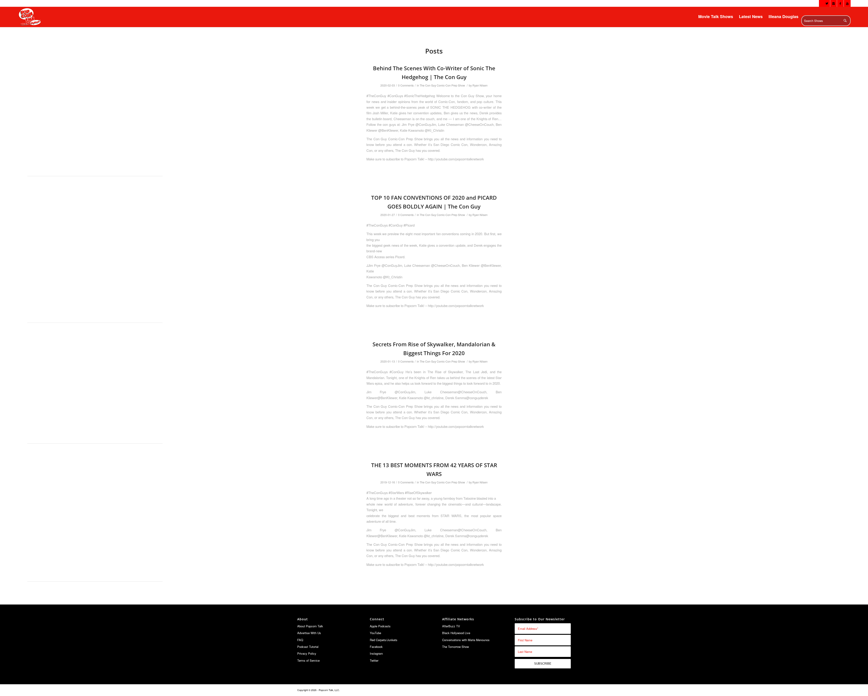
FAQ (300, 640)
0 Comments (406, 85)
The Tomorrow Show (455, 646)
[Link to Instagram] (833, 3)
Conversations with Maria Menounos (466, 640)
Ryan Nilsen (480, 85)
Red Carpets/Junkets (383, 640)
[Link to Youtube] (847, 3)
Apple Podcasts (380, 626)
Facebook (376, 646)
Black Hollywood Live (456, 633)
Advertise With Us (309, 633)
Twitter (374, 660)
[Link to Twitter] (826, 3)
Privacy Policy (306, 653)
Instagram (376, 653)
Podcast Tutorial (307, 646)
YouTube (375, 633)
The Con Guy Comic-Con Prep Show (442, 85)
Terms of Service (308, 660)
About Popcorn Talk (310, 626)
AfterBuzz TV (451, 626)
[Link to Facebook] (840, 3)
